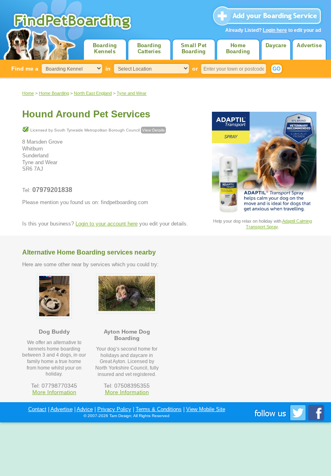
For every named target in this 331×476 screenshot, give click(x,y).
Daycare (276, 45)
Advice (85, 409)
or (195, 68)
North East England (93, 93)
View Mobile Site (205, 409)
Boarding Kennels (105, 48)
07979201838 (52, 189)
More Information (54, 392)
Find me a (24, 68)
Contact (37, 409)
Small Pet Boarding (194, 48)
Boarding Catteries (149, 48)
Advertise (309, 45)
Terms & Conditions (159, 409)
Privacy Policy (114, 409)
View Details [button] (153, 130)
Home (28, 93)
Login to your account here (106, 224)
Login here (275, 30)
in (108, 68)
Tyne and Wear (132, 93)
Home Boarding (238, 48)
